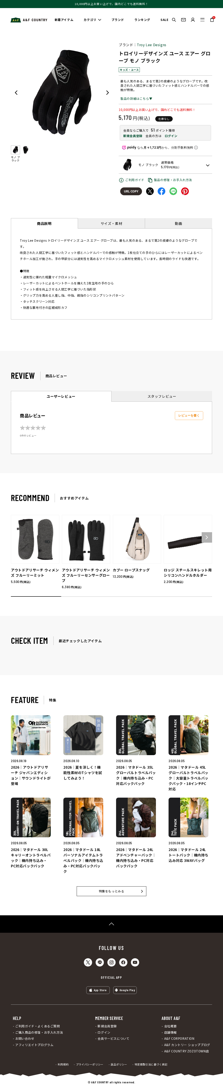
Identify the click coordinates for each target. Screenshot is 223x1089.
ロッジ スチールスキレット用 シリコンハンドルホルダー (188, 572)
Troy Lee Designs (151, 44)
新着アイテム (64, 19)
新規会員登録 (132, 136)
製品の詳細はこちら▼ (136, 98)
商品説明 (44, 223)
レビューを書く (189, 415)
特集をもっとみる (111, 891)
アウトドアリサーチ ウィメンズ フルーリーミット (35, 572)
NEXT (107, 92)
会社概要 (170, 1026)
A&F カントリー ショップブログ (187, 1045)
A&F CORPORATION (179, 1038)
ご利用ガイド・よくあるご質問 (37, 1026)
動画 (178, 223)
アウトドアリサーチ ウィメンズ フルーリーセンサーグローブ (86, 575)
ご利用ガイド (134, 180)
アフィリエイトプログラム (34, 1045)
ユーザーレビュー (61, 396)
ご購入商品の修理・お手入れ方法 (39, 1032)
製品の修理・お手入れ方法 (173, 180)
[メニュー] (202, 20)
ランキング (142, 19)
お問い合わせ (24, 1038)
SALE (164, 19)
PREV (16, 92)
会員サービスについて (113, 1038)
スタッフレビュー (161, 396)
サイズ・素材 (111, 223)
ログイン (171, 136)
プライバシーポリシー (89, 1064)
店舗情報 (170, 1032)
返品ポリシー (119, 1064)
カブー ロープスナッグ (131, 570)
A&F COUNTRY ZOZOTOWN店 (186, 1051)
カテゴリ (90, 19)
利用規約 (63, 1064)
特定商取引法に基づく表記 (151, 1064)
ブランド (118, 19)
